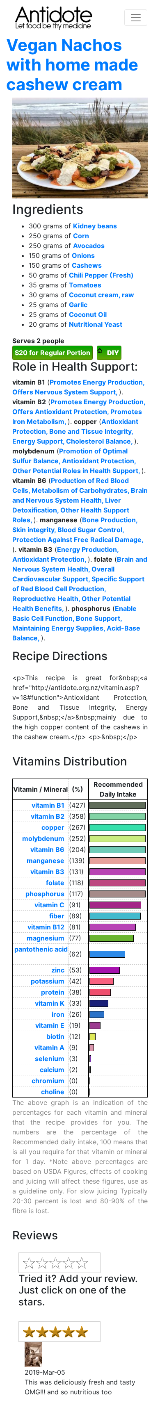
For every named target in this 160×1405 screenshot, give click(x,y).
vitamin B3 (49, 872)
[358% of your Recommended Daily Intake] (118, 816)
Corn (81, 236)
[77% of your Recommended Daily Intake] (118, 938)
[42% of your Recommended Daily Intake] (118, 981)
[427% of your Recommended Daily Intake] (118, 805)
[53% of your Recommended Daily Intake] (118, 970)
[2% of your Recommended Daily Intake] (118, 1069)
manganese (47, 860)
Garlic (78, 305)
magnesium (47, 938)
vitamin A (51, 1047)
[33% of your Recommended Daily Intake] (118, 1003)
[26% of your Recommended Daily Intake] (118, 1014)
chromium (50, 1081)
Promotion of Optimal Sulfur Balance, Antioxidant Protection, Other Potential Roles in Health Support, (77, 461)
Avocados (89, 245)
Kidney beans (95, 226)
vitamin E (51, 1025)
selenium (51, 1058)
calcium (54, 1070)
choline (54, 1092)
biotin (57, 1036)
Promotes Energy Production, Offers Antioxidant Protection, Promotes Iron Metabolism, (78, 412)
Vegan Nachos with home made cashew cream (72, 64)
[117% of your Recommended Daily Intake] (118, 893)
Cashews (87, 265)
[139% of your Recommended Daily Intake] (118, 860)
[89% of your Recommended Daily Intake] (118, 916)
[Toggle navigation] (135, 17)
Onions (83, 255)
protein (54, 992)
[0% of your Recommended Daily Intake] (118, 1080)
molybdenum (45, 838)
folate (57, 883)
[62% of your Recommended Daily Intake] (118, 954)
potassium (49, 981)
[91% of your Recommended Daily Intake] (118, 905)
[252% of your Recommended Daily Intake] (118, 838)
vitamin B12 (47, 927)
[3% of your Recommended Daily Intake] (118, 1058)
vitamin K (51, 1003)
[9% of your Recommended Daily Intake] (118, 1047)
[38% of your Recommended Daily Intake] (118, 992)
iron (60, 1014)
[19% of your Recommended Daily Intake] (118, 1025)
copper (54, 827)
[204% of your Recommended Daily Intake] (118, 849)
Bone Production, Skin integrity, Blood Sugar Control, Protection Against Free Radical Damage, (77, 530)
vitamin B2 (49, 816)
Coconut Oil (88, 314)
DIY (113, 352)
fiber (58, 916)
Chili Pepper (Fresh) (101, 275)
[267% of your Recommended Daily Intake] (118, 827)
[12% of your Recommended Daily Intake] (118, 1036)
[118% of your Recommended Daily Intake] (118, 882)
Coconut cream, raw (101, 295)
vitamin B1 (50, 805)
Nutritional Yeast (95, 324)
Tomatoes (85, 285)
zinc (59, 970)
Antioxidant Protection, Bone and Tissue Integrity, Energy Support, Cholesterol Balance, (75, 431)
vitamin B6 (49, 849)
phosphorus (46, 894)
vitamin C (51, 905)
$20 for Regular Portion (52, 352)
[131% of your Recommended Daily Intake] (118, 871)
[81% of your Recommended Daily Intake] (118, 927)
